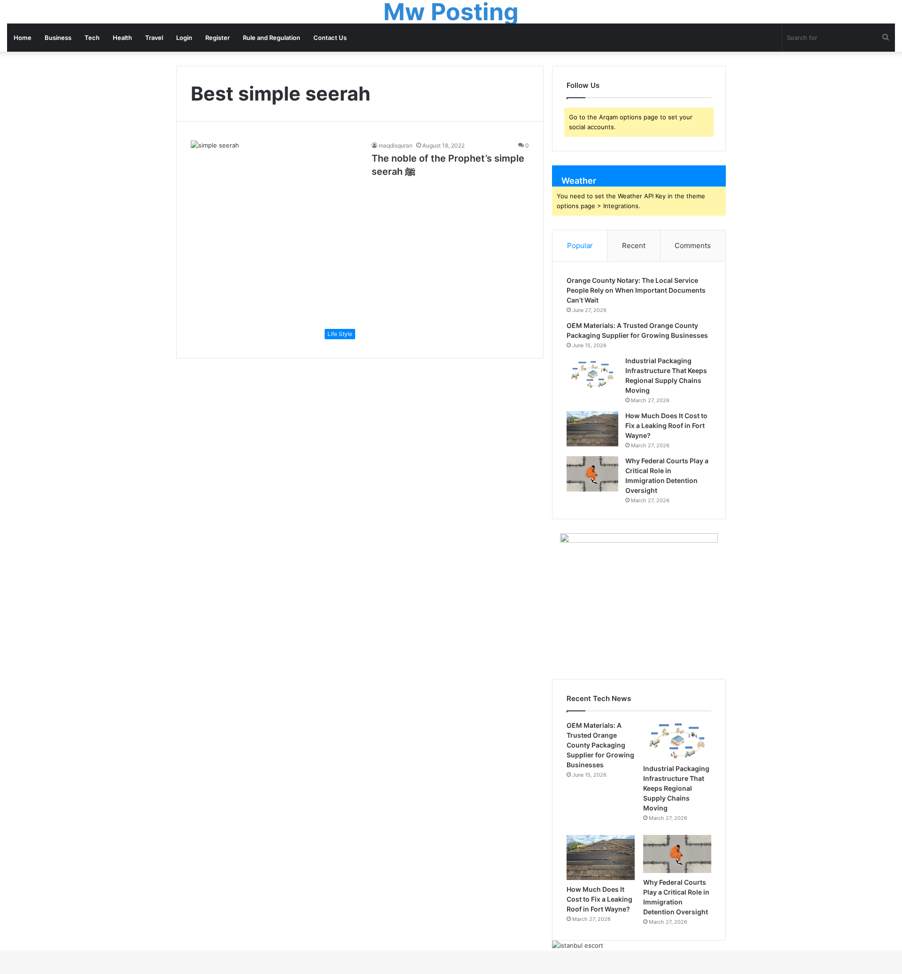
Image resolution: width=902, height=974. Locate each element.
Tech (92, 37)
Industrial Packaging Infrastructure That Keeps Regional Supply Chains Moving (676, 788)
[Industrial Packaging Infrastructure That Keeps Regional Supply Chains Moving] (592, 373)
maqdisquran (395, 145)
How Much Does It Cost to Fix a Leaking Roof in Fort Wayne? (666, 425)
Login (184, 37)
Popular (580, 245)
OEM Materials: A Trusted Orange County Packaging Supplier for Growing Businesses (600, 745)
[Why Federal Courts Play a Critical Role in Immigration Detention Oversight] (592, 473)
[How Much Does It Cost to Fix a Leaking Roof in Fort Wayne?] (592, 428)
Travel (154, 37)
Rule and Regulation (271, 37)
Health (122, 37)
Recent (633, 245)
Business (58, 37)
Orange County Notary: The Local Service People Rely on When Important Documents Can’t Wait (636, 290)
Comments (693, 245)
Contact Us (330, 37)
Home (22, 37)
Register (217, 37)
